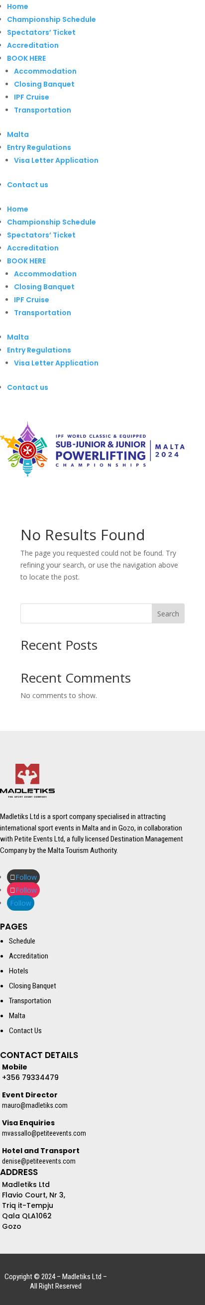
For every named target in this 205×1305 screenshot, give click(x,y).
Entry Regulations (39, 147)
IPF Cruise (31, 97)
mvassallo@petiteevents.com (44, 1133)
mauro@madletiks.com (35, 1105)
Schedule (22, 941)
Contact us (27, 185)
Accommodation (45, 71)
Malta (18, 134)
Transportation (42, 110)
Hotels (18, 970)
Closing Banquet (44, 84)
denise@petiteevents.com (39, 1161)
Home (17, 6)
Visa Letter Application (56, 160)
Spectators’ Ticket (41, 32)
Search (168, 613)
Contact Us (25, 1030)
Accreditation (33, 45)
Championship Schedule (51, 19)
